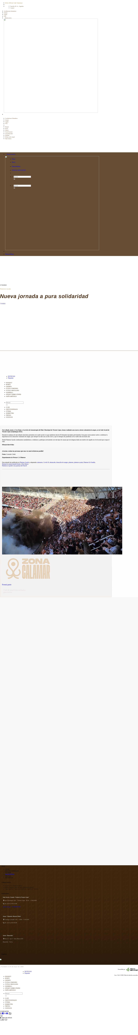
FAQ (5, 16)
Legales (5, 14)
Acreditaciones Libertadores (10, 11)
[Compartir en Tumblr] (12, 460)
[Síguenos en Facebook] (4, 114)
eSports (7, 130)
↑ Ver (2, 1019)
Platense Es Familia (89, 462)
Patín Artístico (11, 396)
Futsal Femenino (9, 132)
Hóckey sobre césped (13, 394)
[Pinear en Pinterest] (10, 460)
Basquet (7, 127)
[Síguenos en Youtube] (11, 114)
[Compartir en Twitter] (7, 460)
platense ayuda (78, 462)
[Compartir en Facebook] (5, 460)
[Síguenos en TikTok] (8, 114)
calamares (40, 462)
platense (71, 462)
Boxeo (6, 128)
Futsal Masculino (9, 133)
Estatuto (5, 13)
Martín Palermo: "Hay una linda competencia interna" (19, 887)
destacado (53, 462)
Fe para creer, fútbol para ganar (13, 885)
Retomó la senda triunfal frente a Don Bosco (15, 464)
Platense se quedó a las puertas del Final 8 (14, 466)
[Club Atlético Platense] (16, 148)
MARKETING (10, 413)
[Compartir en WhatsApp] (3, 460)
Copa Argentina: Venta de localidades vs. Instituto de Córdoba (21, 889)
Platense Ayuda (5, 289)
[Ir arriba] (25, 967)
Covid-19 (46, 462)
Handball (7, 135)
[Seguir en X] (9, 114)
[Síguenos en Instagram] (6, 114)
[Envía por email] (9, 460)
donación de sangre (62, 462)
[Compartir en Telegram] (14, 460)
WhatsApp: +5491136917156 (12, 907)
